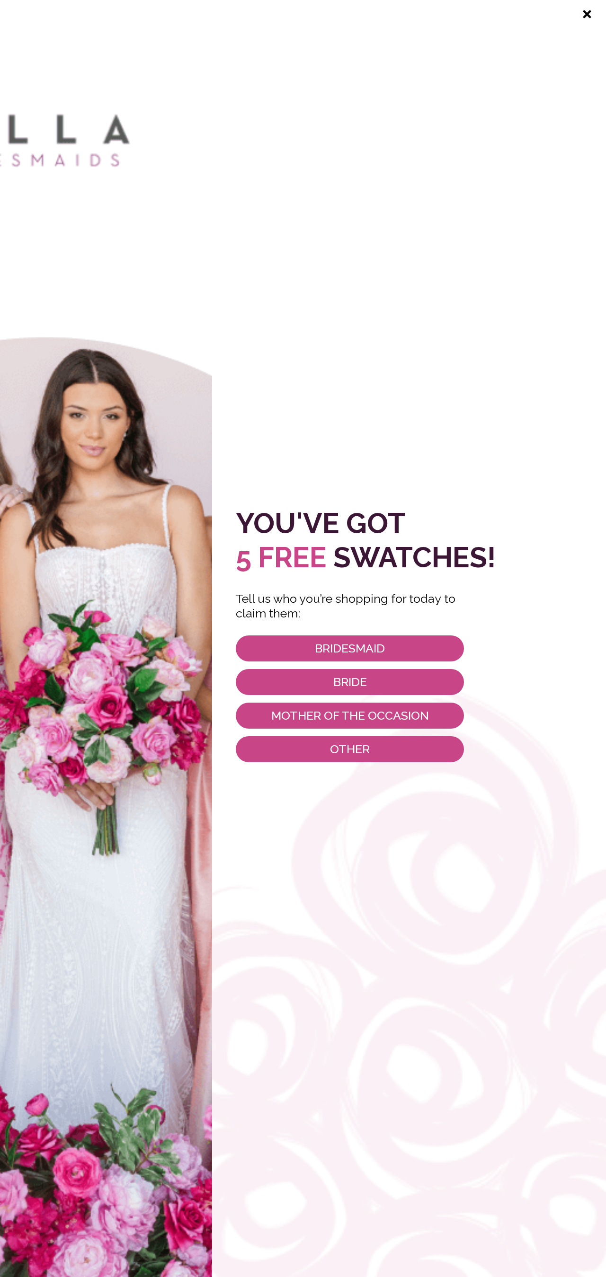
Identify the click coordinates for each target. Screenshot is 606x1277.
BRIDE (350, 682)
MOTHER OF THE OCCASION (350, 715)
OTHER (350, 749)
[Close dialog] (587, 14)
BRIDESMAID (350, 648)
